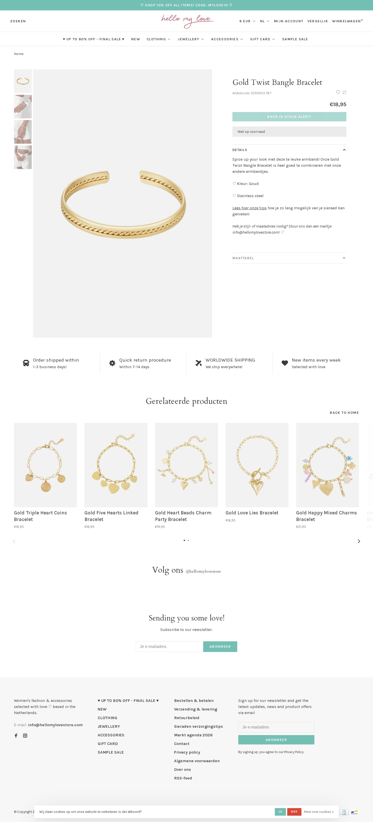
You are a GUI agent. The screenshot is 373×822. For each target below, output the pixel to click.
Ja (280, 811)
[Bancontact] (354, 813)
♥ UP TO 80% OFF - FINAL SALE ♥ (94, 39)
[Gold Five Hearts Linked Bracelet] (115, 465)
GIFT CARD (260, 39)
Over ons (182, 769)
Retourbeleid (186, 717)
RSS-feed (183, 778)
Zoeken (18, 21)
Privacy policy (187, 752)
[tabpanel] (122, 203)
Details (239, 150)
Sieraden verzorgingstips (198, 726)
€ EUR (246, 21)
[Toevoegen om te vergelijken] (344, 92)
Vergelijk (318, 21)
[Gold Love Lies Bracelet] (257, 465)
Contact (182, 743)
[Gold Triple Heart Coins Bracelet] (45, 465)
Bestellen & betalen (194, 700)
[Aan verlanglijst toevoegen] (338, 92)
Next (359, 541)
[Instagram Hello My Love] (25, 736)
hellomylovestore (203, 571)
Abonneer (220, 646)
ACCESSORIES (225, 39)
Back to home (344, 412)
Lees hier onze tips (249, 207)
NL (262, 21)
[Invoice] (344, 813)
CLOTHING (156, 39)
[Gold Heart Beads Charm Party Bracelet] (186, 465)
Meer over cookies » (319, 812)
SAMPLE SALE (295, 39)
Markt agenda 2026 (193, 735)
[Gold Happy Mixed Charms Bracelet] (327, 465)
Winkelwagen (347, 21)
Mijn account (288, 21)
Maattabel (243, 258)
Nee (294, 811)
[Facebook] (16, 736)
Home (18, 54)
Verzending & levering (195, 709)
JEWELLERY (188, 39)
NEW (135, 39)
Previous (13, 541)
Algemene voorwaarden (197, 760)
